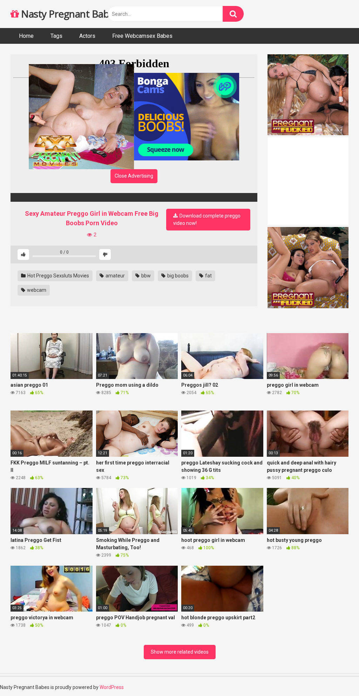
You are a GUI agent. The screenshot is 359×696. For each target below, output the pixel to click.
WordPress (112, 687)
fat (208, 275)
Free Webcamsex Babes (142, 36)
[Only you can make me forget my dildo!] (134, 197)
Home (26, 36)
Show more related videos (180, 652)
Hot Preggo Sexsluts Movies (57, 275)
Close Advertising (134, 176)
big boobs (177, 275)
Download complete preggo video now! (207, 219)
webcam (36, 290)
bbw (145, 275)
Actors (87, 36)
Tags (56, 36)
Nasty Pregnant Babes (69, 13)
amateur (114, 275)
